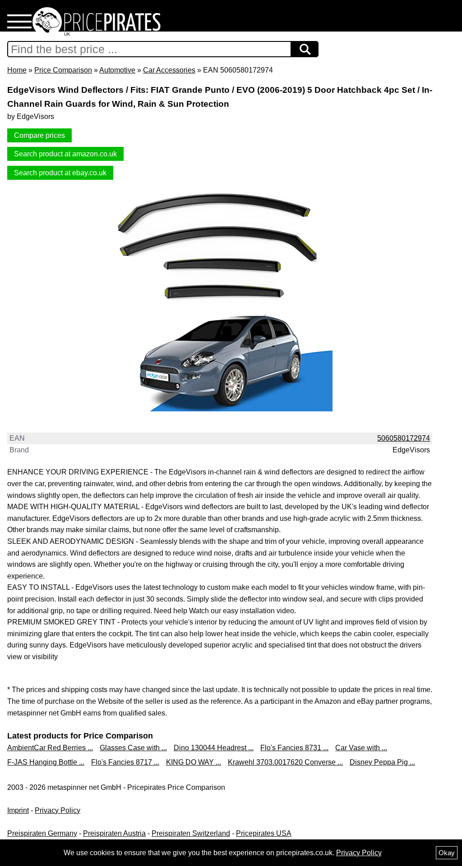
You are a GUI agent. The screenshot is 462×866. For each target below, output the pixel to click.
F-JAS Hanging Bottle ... (45, 762)
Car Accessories (169, 70)
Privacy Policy (57, 810)
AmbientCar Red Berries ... (50, 748)
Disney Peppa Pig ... (382, 762)
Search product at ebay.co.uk (60, 173)
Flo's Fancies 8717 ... (125, 762)
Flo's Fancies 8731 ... (294, 748)
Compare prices (39, 135)
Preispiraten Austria (114, 833)
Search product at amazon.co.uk (65, 154)
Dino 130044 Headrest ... (214, 748)
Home (17, 70)
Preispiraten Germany (42, 833)
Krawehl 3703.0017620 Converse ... (285, 762)
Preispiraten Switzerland (191, 833)
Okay (447, 853)
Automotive (117, 70)
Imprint (18, 810)
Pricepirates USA (263, 833)
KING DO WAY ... (193, 762)
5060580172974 (403, 438)
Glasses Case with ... (133, 748)
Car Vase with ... (361, 748)
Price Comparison (63, 70)
